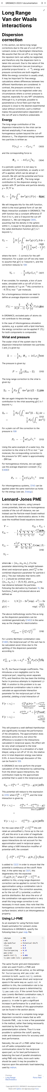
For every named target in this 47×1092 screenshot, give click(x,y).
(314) (32, 485)
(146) (5, 642)
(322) (16, 864)
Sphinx (18, 1089)
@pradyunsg (29, 1089)
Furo (37, 1089)
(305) (33, 220)
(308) (5, 470)
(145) (28, 620)
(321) (28, 870)
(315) (6, 795)
